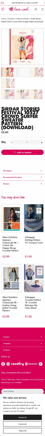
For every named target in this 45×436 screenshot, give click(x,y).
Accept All (22, 417)
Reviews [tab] (6, 184)
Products (11, 18)
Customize (22, 424)
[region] (22, 415)
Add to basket (24, 152)
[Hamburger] (2, 9)
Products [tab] (6, 350)
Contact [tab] (6, 337)
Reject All (22, 430)
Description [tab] (7, 171)
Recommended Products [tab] (12, 177)
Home (3, 18)
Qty (3, 142)
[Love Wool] (19, 8)
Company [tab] (6, 343)
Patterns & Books (22, 18)
